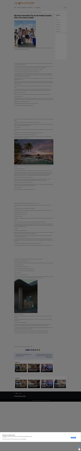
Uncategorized (58, 31)
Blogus (44, 400)
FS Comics (19, 7)
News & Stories (58, 24)
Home (15, 7)
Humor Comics (24, 7)
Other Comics (30, 7)
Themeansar (47, 400)
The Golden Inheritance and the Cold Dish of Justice (47, 370)
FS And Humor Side (19, 396)
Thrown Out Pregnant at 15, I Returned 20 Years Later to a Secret (21, 370)
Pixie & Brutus (38, 7)
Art (34, 7)
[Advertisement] (34, 56)
